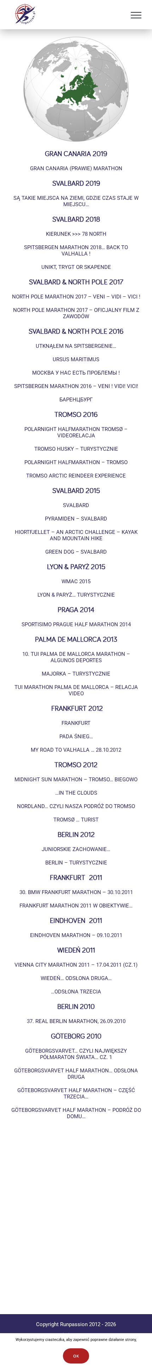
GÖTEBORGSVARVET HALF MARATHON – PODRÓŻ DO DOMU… (76, 1113)
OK (76, 1356)
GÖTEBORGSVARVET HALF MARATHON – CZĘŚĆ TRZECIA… (76, 1093)
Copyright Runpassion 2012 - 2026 (76, 1324)
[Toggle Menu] (136, 15)
